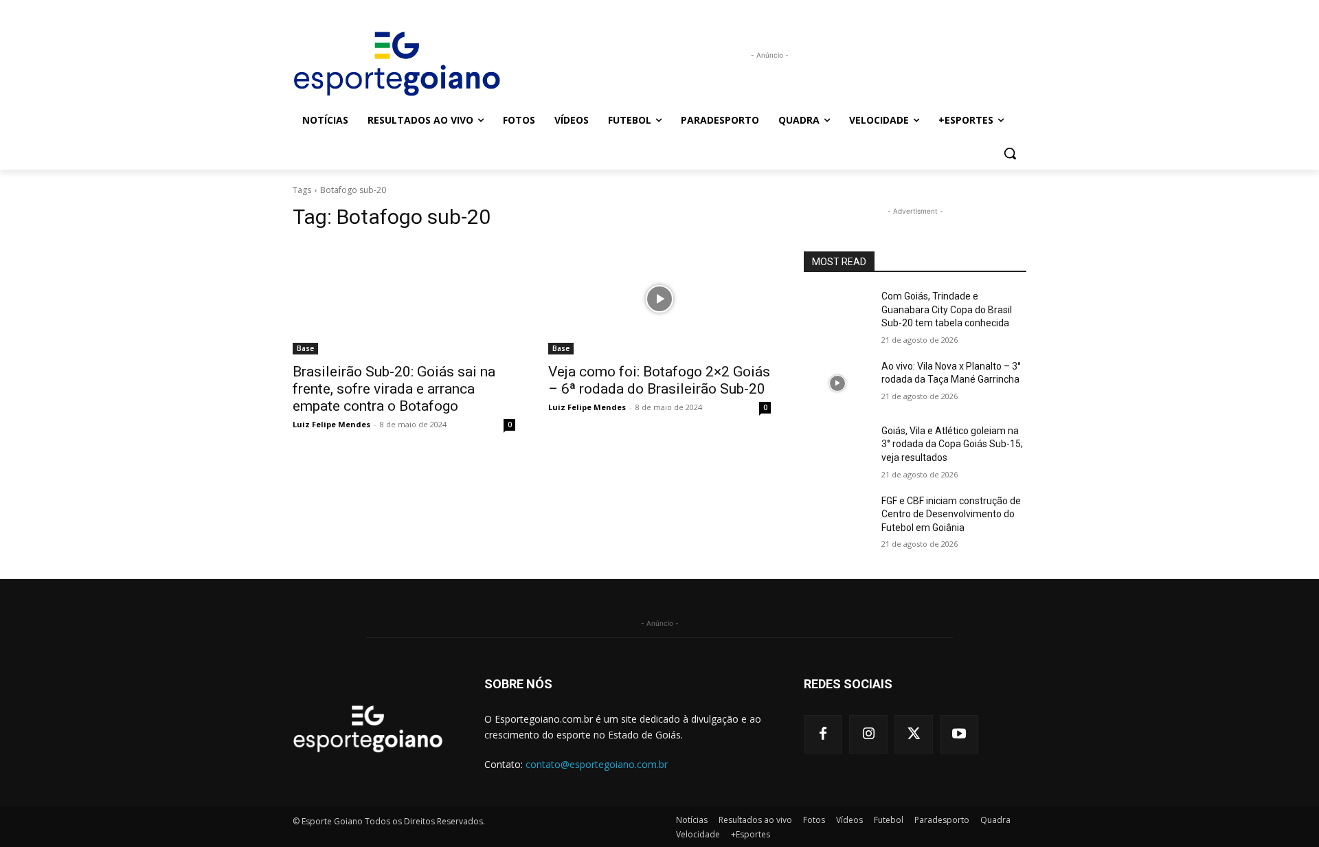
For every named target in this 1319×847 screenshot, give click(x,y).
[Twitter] (913, 734)
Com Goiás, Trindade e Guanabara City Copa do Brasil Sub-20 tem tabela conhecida (946, 309)
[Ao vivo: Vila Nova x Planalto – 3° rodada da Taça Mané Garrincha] (837, 383)
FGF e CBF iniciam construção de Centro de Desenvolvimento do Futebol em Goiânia (951, 514)
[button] (1009, 153)
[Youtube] (959, 734)
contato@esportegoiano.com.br (597, 764)
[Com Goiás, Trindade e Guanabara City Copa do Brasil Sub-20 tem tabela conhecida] (837, 313)
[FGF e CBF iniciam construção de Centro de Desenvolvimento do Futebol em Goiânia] (837, 518)
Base (305, 348)
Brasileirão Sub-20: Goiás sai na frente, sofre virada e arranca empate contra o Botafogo (394, 388)
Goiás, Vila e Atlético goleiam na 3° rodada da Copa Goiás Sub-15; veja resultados (952, 444)
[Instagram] (868, 734)
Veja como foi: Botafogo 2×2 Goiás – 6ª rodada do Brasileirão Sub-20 (659, 380)
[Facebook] (823, 734)
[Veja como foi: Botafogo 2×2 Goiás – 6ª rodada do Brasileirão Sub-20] (659, 298)
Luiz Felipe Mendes (331, 424)
